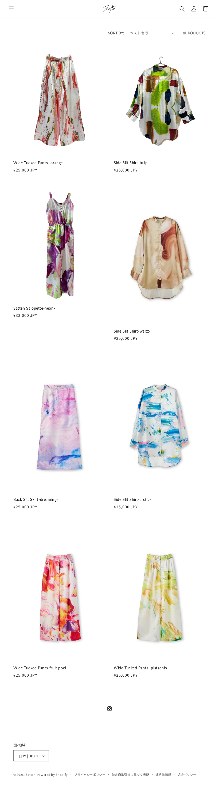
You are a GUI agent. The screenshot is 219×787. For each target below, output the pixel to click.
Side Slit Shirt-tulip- (131, 163)
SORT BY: (116, 32)
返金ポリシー (187, 774)
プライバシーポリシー (89, 774)
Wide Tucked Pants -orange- (38, 163)
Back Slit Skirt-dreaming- (35, 499)
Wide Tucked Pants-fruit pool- (40, 668)
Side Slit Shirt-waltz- (132, 331)
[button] (11, 9)
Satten (31, 774)
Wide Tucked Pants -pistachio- (141, 668)
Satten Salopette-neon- (34, 308)
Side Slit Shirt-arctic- (132, 499)
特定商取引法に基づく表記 (130, 774)
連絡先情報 (163, 774)
